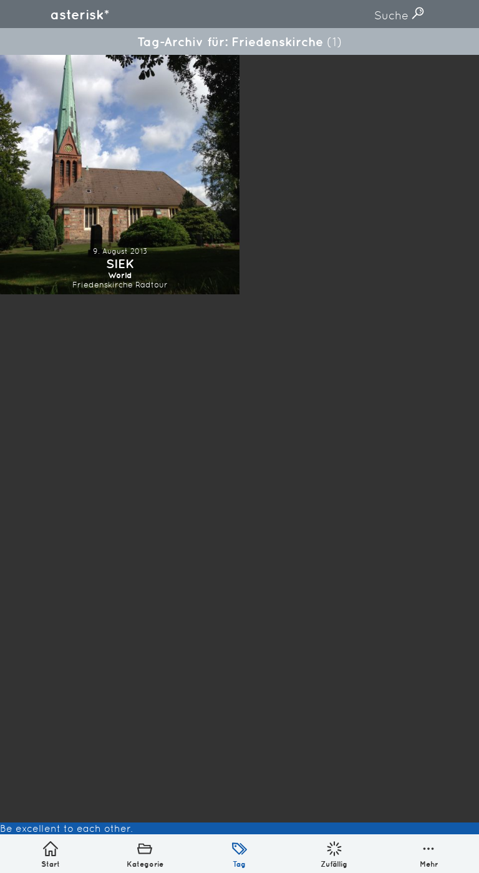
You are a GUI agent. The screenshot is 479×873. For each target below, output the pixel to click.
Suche (393, 15)
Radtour (151, 284)
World (120, 275)
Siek (120, 263)
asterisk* (80, 14)
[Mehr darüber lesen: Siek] (120, 174)
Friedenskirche (102, 284)
